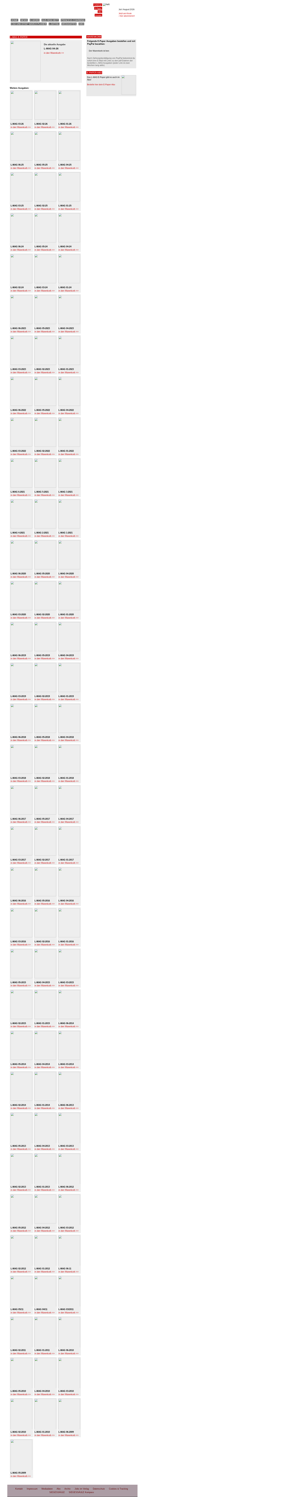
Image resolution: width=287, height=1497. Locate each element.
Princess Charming (73, 20)
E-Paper (98, 8)
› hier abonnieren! (127, 16)
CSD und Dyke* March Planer (28, 24)
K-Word (34, 20)
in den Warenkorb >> (54, 53)
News (24, 20)
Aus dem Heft (50, 20)
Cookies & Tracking (118, 1489)
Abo (81, 24)
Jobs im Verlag (82, 1489)
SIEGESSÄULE (57, 1492)
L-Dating (54, 24)
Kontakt (98, 15)
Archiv (67, 1489)
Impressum (32, 1489)
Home (14, 20)
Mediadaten (69, 24)
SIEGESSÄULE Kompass (81, 1492)
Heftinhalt (97, 5)
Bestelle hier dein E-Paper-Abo (101, 84)
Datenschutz (99, 1489)
